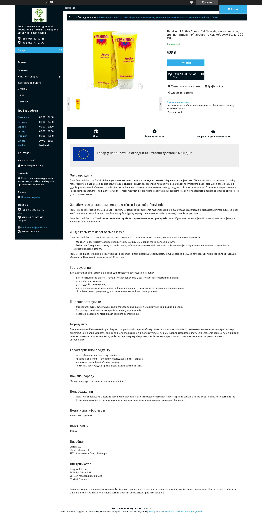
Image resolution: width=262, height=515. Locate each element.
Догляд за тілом (87, 17)
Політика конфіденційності (189, 511)
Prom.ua (147, 508)
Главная (70, 8)
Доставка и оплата (29, 82)
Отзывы (22, 88)
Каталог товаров (28, 76)
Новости (23, 101)
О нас (21, 95)
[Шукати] (60, 50)
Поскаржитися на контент (161, 511)
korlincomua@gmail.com (34, 227)
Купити (186, 62)
